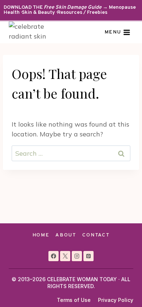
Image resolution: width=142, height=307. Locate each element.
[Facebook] (53, 256)
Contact (96, 235)
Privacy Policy (115, 300)
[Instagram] (77, 256)
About (65, 235)
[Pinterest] (88, 256)
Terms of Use (74, 300)
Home (41, 235)
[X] (65, 256)
